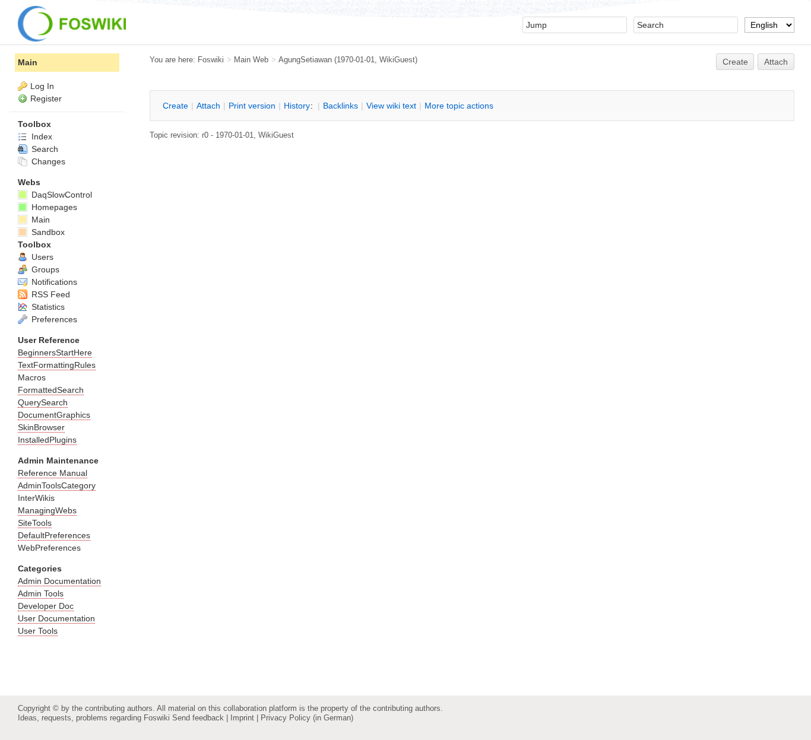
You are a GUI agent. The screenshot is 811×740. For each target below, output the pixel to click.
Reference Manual (52, 473)
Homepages (53, 207)
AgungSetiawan (305, 59)
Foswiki (211, 59)
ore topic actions (458, 105)
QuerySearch (43, 402)
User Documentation (56, 618)
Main (27, 62)
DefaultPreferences (54, 535)
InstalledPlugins (47, 439)
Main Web (251, 59)
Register (46, 98)
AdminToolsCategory (57, 485)
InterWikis (36, 498)
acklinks (340, 105)
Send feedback (198, 717)
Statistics (47, 307)
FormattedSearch (51, 390)
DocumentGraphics (54, 415)
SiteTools (35, 523)
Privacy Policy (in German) (307, 717)
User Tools (38, 631)
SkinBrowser (41, 427)
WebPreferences (49, 547)
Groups (44, 269)
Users (41, 257)
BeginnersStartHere (55, 352)
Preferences (53, 319)
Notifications (53, 282)
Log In (42, 86)
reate (735, 61)
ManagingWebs (47, 510)
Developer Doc (46, 606)
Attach (776, 61)
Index (40, 136)
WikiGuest (397, 59)
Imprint (242, 717)
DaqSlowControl (60, 194)
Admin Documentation (59, 581)
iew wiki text (391, 105)
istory (297, 105)
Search (43, 149)
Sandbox (47, 232)
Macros (32, 377)
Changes (47, 161)
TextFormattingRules (57, 365)
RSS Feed (49, 294)
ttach (208, 105)
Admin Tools (41, 593)
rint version (252, 105)
